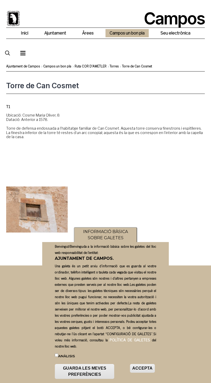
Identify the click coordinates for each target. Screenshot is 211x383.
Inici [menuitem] (24, 33)
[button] (37, 209)
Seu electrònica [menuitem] (175, 33)
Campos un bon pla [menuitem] (127, 33)
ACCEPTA (142, 368)
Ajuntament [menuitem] (55, 33)
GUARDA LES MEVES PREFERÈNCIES (84, 371)
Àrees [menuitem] (88, 33)
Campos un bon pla (57, 66)
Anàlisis (66, 356)
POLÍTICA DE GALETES (130, 340)
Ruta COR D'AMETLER (91, 66)
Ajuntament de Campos (23, 66)
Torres (114, 66)
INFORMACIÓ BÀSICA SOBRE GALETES (105, 234)
